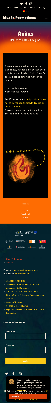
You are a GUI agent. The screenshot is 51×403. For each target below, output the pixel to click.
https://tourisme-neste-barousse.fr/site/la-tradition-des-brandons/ (25, 103)
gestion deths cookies (25, 399)
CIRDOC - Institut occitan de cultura (22, 291)
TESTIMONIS (14, 8)
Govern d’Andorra (14, 302)
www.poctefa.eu (21, 273)
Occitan (29, 11)
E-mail (25, 210)
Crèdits (9, 262)
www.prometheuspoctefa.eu (25, 270)
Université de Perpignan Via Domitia (22, 284)
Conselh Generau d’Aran (17, 305)
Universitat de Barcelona (17, 288)
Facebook (25, 214)
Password (9, 345)
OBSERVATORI (32, 8)
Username (10, 331)
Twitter (25, 217)
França (25, 204)
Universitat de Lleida (15, 280)
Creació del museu (14, 259)
